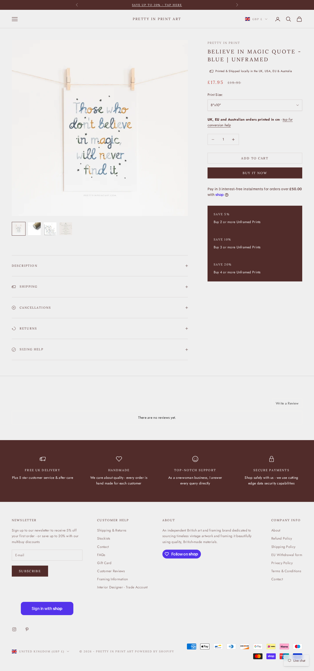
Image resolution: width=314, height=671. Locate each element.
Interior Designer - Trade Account (122, 587)
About (275, 530)
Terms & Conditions (286, 571)
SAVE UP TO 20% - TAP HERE (157, 5)
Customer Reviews (111, 571)
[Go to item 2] (34, 229)
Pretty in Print (224, 43)
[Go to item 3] (50, 229)
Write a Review (287, 403)
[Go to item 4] (66, 229)
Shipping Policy (283, 546)
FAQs (101, 554)
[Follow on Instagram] (14, 629)
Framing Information (112, 579)
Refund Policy (281, 538)
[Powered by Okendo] (34, 405)
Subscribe (30, 571)
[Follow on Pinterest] (27, 629)
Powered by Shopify (154, 651)
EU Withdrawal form (286, 554)
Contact (103, 546)
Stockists (103, 538)
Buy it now (255, 173)
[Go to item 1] (19, 229)
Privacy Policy (282, 562)
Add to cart (254, 158)
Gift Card (104, 562)
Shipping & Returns (111, 530)
